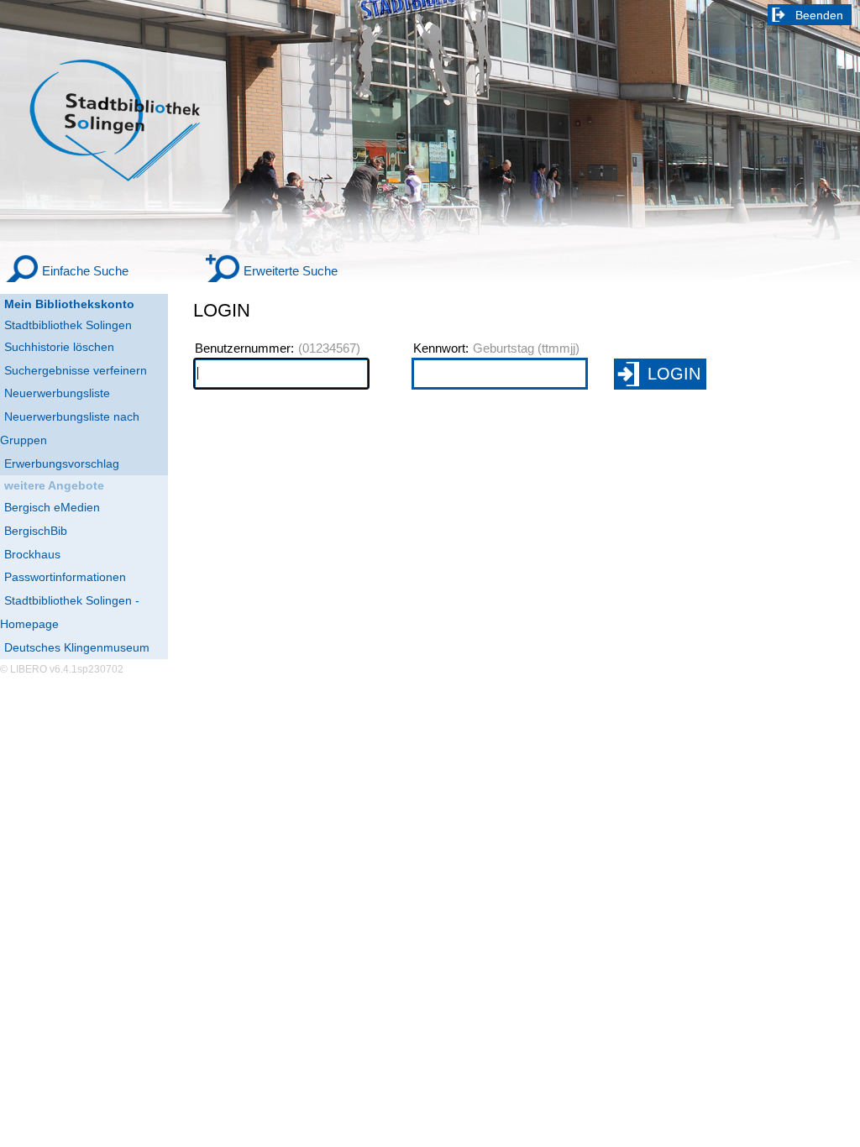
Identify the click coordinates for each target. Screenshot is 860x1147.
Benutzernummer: (244, 348)
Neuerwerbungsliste (57, 393)
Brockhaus (32, 554)
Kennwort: (441, 348)
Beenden (819, 15)
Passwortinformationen (65, 577)
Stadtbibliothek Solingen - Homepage (69, 612)
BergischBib (35, 530)
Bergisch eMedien (52, 507)
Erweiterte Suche (291, 271)
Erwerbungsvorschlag (61, 463)
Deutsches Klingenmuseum (76, 647)
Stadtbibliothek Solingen (68, 325)
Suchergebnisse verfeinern (75, 370)
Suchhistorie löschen (59, 347)
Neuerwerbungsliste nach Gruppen (69, 428)
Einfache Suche (85, 271)
